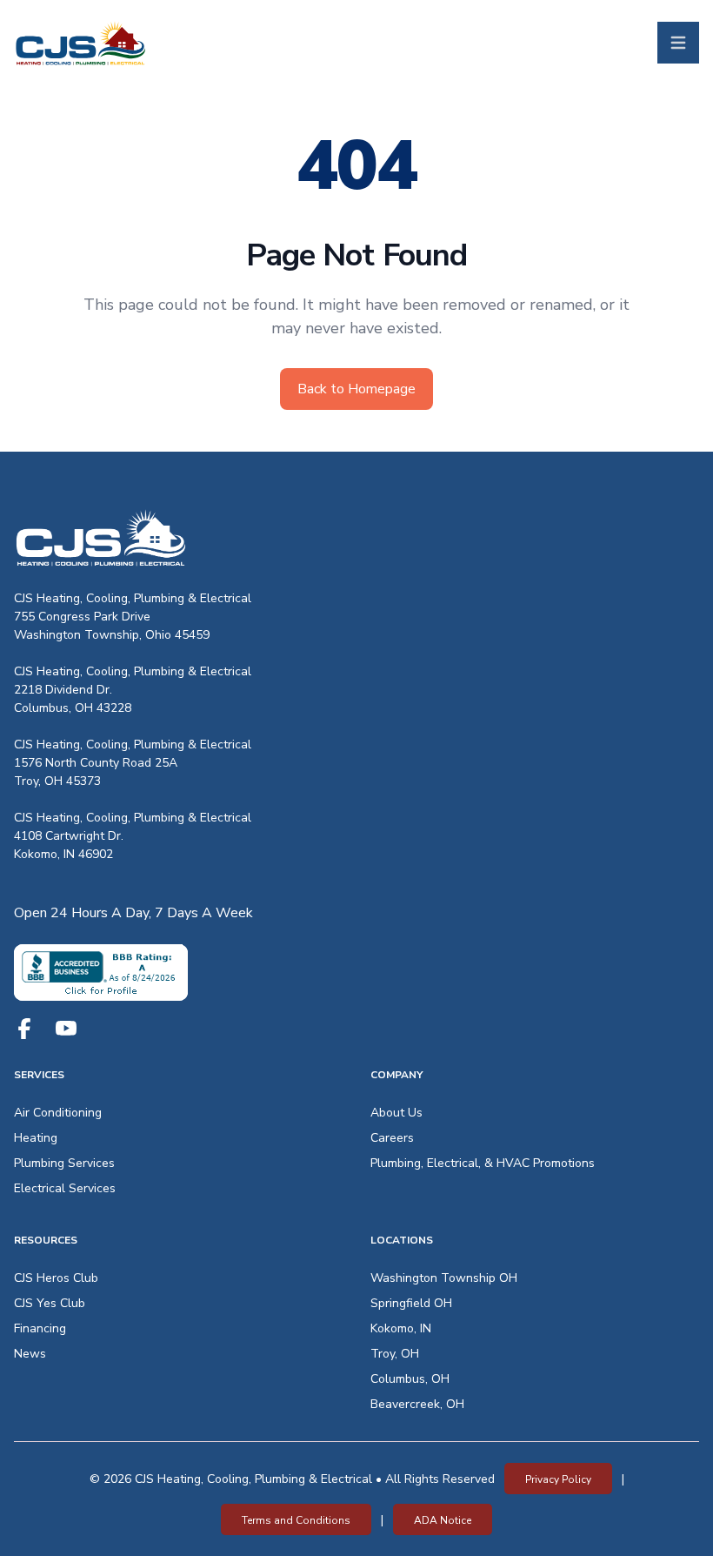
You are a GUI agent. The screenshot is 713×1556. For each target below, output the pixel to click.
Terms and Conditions (296, 1520)
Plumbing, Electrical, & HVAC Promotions (482, 1163)
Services (39, 1075)
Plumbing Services (64, 1163)
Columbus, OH (410, 1379)
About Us (396, 1112)
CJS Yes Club (49, 1303)
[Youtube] (66, 1028)
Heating (35, 1138)
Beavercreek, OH (417, 1404)
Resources (45, 1240)
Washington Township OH (443, 1278)
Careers (392, 1138)
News (30, 1353)
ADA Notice (442, 1520)
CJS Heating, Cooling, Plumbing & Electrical (132, 598)
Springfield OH (411, 1303)
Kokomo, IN (400, 1328)
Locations (401, 1240)
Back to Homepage (356, 389)
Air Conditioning (58, 1112)
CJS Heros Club (56, 1278)
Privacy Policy (558, 1479)
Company (396, 1075)
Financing (40, 1328)
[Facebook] (24, 1028)
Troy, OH (394, 1353)
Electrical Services (65, 1188)
